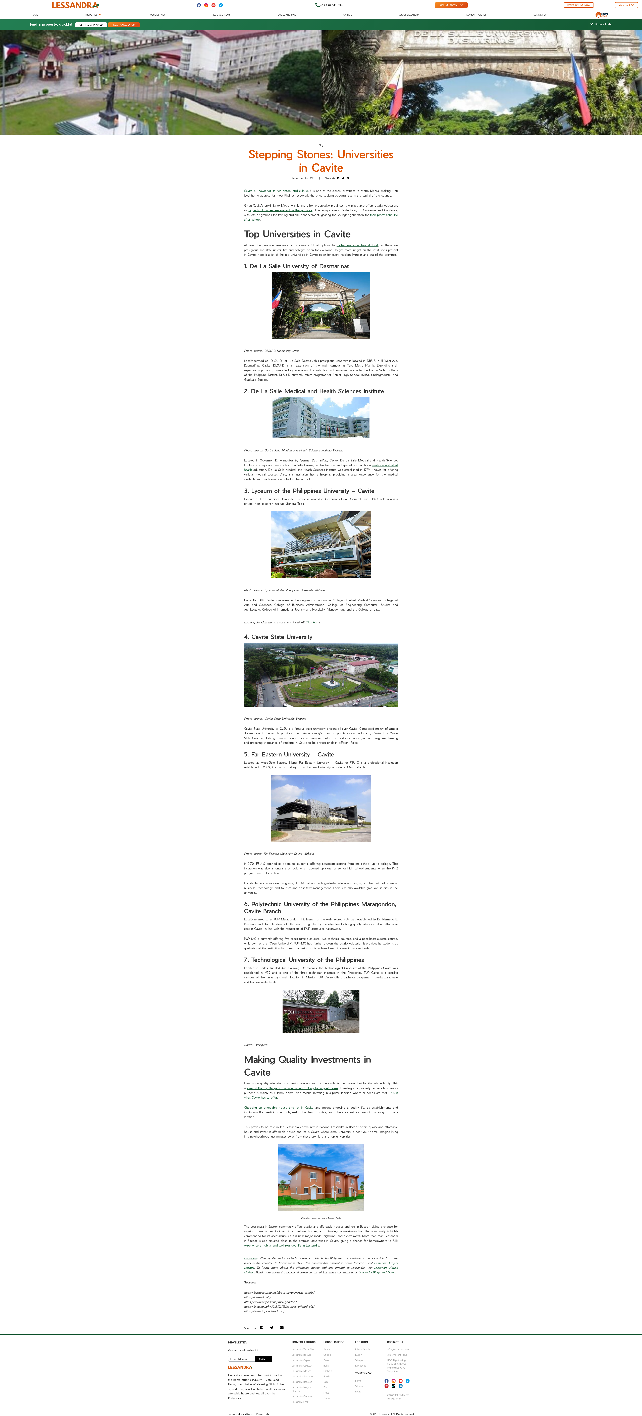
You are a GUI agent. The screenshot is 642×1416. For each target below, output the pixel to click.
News (358, 1380)
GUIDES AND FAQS (287, 15)
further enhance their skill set (357, 245)
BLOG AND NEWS (222, 15)
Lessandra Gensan (302, 1396)
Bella (326, 1365)
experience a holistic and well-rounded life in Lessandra (281, 1245)
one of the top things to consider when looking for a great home (292, 1088)
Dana (326, 1360)
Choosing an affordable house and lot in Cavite (278, 1107)
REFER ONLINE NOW (578, 5)
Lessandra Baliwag (301, 1354)
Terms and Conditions (240, 1413)
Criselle (328, 1354)
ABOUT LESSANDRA (409, 15)
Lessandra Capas (301, 1360)
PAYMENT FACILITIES (476, 15)
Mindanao (360, 1365)
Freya (326, 1392)
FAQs (358, 1391)
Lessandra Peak (300, 1401)
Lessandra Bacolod (302, 1381)
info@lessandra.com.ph (399, 1349)
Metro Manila (362, 1349)
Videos (359, 1386)
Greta (327, 1397)
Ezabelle (328, 1370)
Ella (325, 1387)
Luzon (358, 1354)
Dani (326, 1381)
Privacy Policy (263, 1413)
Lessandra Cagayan (302, 1365)
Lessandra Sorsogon (303, 1376)
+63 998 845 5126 (397, 1354)
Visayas (359, 1360)
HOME (35, 15)
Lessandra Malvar (301, 1370)
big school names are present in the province (280, 210)
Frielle (327, 1376)
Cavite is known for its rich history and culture (276, 190)
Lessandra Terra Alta (303, 1349)
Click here (312, 622)
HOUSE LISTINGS (157, 15)
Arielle (327, 1349)
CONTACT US (540, 15)
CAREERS (347, 15)
